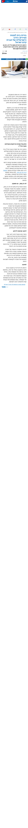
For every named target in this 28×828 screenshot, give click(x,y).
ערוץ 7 (24, 32)
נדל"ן (23, 55)
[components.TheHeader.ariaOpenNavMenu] (23, 1)
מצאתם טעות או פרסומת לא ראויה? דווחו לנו (13, 284)
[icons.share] (2, 1)
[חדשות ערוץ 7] (14, 1)
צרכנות (20, 32)
